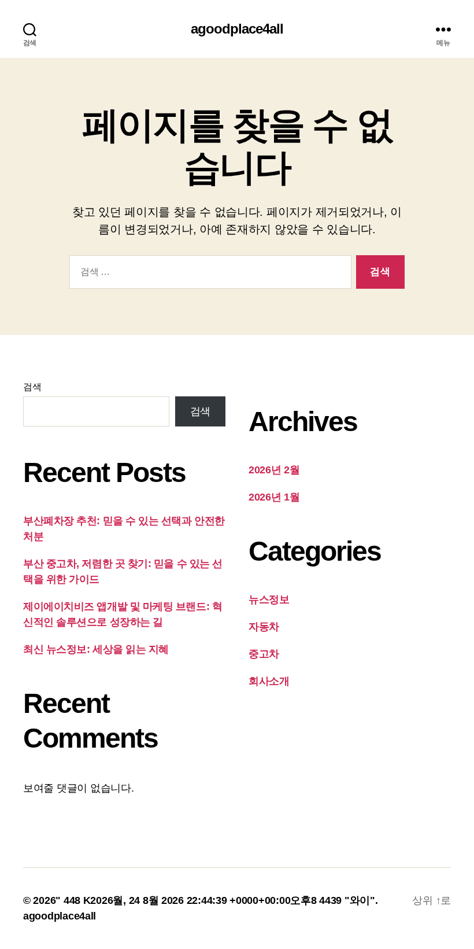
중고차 (264, 654)
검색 (32, 387)
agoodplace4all (237, 29)
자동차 (264, 626)
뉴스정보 (269, 599)
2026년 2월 (274, 470)
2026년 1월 (274, 497)
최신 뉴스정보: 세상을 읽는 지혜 (96, 649)
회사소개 (269, 681)
